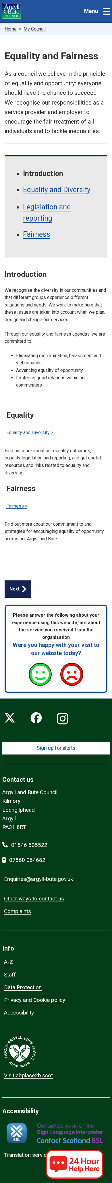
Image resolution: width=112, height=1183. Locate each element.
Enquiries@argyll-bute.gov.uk (38, 879)
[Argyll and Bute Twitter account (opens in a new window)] (9, 719)
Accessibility (19, 1012)
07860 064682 (27, 860)
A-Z (8, 962)
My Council (35, 29)
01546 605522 (29, 845)
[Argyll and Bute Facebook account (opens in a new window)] (36, 719)
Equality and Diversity (56, 190)
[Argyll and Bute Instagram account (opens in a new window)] (62, 719)
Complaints (17, 911)
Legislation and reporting (47, 213)
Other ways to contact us (34, 898)
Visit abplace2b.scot (28, 1075)
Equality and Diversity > (29, 432)
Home (11, 29)
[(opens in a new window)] (54, 1133)
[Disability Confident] (56, 555)
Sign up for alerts (56, 748)
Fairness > (16, 506)
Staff (10, 974)
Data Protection (23, 987)
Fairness (36, 234)
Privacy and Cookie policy (34, 1000)
